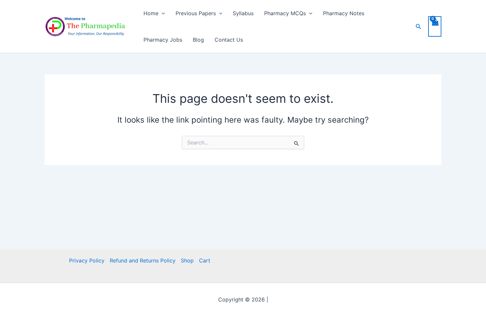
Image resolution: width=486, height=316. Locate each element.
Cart (204, 260)
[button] (161, 13)
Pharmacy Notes (343, 13)
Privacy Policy (86, 260)
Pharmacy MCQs (285, 13)
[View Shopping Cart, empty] (434, 26)
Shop (187, 260)
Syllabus (243, 13)
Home (150, 13)
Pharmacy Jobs (162, 39)
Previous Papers (196, 13)
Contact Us (229, 39)
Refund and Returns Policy (143, 260)
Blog (198, 39)
